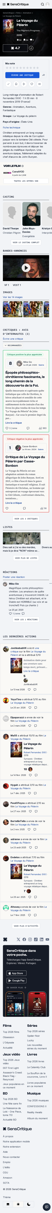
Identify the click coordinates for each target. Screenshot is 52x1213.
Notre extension (12, 1146)
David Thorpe (11, 228)
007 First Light (11, 1068)
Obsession (8, 1037)
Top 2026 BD (10, 1099)
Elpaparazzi (17, 717)
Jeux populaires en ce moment (13, 1086)
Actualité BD (9, 1119)
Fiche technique (11, 127)
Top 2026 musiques (38, 1100)
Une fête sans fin (12, 1103)
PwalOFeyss (18, 803)
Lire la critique (13, 422)
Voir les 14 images (13, 297)
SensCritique (8, 13)
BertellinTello (18, 821)
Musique (34, 1093)
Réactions (10, 572)
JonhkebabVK (19, 648)
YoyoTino (16, 699)
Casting (8, 196)
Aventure (31, 106)
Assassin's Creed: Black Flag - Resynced (12, 1076)
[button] (47, 4)
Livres (32, 1054)
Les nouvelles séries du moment (37, 1047)
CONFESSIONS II (37, 1106)
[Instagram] (30, 940)
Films (18, 13)
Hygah (14, 784)
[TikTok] (36, 940)
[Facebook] (24, 940)
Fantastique (9, 110)
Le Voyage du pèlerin (24, 116)
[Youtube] (47, 940)
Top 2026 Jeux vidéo (11, 1061)
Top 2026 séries (36, 1031)
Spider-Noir (33, 1035)
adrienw (15, 839)
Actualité (7, 1047)
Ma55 (14, 735)
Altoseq (15, 906)
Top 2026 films (11, 1031)
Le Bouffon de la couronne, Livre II (37, 1075)
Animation (27, 13)
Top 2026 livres (35, 1061)
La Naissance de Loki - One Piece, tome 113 (12, 1111)
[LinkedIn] (41, 940)
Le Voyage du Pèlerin (12, 16)
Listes (7, 527)
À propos (8, 1136)
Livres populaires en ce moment (36, 1084)
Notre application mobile (16, 1141)
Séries (32, 1026)
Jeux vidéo (11, 1054)
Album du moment (37, 1118)
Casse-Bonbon (29, 446)
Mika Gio (27, 362)
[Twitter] (18, 940)
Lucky (30, 1040)
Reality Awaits (34, 1112)
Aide (5, 1151)
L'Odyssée (8, 1042)
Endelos (15, 857)
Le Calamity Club (36, 1067)
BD (5, 1093)
